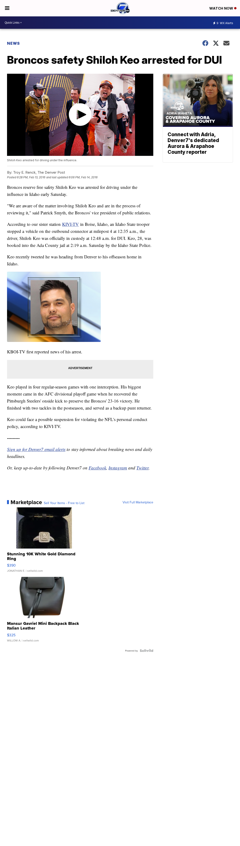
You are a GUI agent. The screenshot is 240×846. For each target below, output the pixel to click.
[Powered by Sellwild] (146, 650)
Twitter (142, 468)
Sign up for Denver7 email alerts (36, 449)
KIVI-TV (70, 224)
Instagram (118, 468)
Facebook (97, 468)
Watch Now (221, 8)
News (13, 43)
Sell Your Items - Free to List (64, 503)
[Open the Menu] (7, 8)
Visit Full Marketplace (138, 502)
